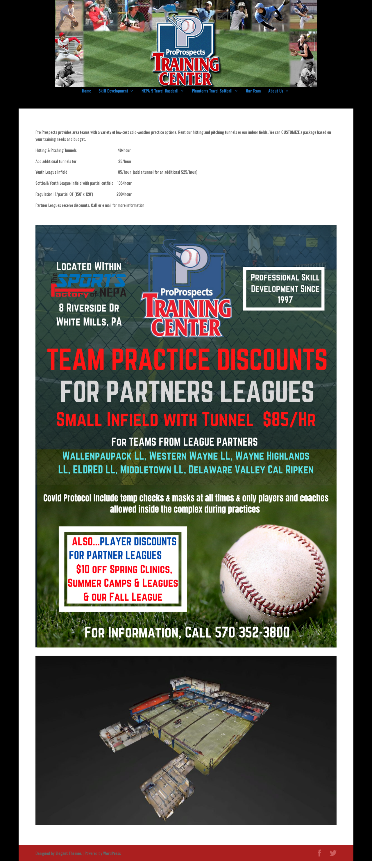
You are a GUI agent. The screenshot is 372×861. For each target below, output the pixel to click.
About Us (275, 91)
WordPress (112, 853)
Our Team (253, 91)
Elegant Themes (69, 853)
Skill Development (113, 91)
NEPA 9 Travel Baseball (160, 91)
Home (86, 91)
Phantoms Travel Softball (212, 91)
